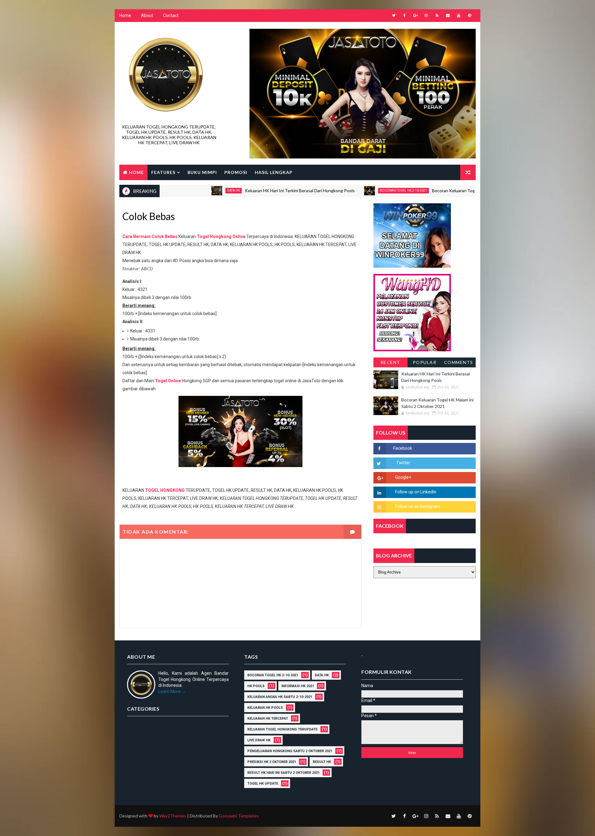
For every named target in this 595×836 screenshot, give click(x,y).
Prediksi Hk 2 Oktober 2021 (271, 762)
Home (125, 15)
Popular (425, 362)
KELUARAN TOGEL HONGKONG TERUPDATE (282, 729)
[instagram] (426, 15)
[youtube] (458, 15)
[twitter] (393, 15)
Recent (390, 362)
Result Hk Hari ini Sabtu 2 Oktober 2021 (283, 773)
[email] (447, 15)
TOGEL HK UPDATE (262, 784)
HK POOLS (256, 686)
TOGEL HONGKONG (165, 490)
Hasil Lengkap (274, 172)
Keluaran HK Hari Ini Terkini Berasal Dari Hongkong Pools (273, 190)
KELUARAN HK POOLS (265, 708)
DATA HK (206, 190)
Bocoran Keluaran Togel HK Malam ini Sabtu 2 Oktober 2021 (463, 190)
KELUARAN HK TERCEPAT (267, 719)
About (147, 15)
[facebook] (404, 15)
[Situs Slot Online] (412, 312)
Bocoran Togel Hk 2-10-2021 (376, 190)
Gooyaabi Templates (239, 815)
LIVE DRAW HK (259, 740)
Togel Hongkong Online (221, 236)
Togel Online (168, 380)
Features (163, 172)
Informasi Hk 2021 (297, 686)
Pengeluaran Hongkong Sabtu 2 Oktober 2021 (289, 751)
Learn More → (172, 691)
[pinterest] (469, 15)
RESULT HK (322, 762)
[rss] (437, 15)
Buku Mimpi (202, 172)
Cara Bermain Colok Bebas (150, 236)
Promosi (235, 172)
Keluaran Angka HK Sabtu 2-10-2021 (279, 697)
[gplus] (415, 15)
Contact (170, 15)
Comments (458, 362)
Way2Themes (172, 815)
